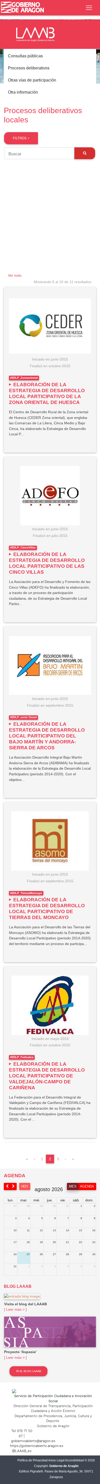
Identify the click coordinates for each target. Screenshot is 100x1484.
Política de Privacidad (32, 1460)
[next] (13, 1186)
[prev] (7, 1186)
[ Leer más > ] (15, 1309)
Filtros (20, 138)
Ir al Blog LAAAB (28, 1371)
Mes (72, 1186)
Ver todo (15, 275)
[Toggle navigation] (89, 8)
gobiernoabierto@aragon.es (33, 1441)
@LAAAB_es (22, 1451)
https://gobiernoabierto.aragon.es (36, 1446)
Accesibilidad (74, 1460)
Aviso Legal (56, 1460)
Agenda (87, 1186)
